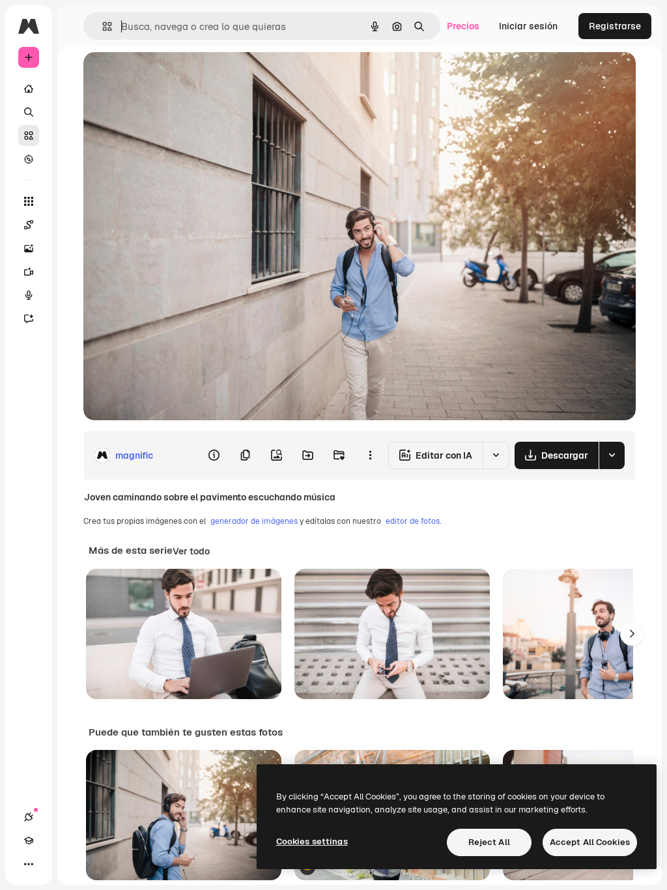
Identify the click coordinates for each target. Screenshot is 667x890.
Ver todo (191, 551)
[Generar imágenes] (28, 248)
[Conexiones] (28, 817)
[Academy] (28, 840)
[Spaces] (28, 224)
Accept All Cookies (590, 842)
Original (167, 76)
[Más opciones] (370, 455)
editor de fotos (413, 521)
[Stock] (28, 135)
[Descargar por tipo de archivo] (612, 455)
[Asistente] (28, 318)
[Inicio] (28, 88)
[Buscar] (28, 112)
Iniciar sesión (528, 26)
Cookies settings (312, 841)
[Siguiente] (632, 634)
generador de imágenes (254, 521)
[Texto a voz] (28, 295)
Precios (463, 26)
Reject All (489, 842)
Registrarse (615, 26)
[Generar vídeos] (28, 271)
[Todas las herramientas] (28, 201)
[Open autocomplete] (102, 26)
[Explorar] (28, 159)
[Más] (28, 864)
